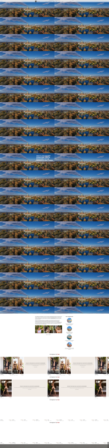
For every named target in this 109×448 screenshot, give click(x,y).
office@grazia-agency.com (52, 0)
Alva (13, 374)
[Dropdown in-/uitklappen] (57, 1)
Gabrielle (13, 442)
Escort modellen (49, 1)
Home (46, 1)
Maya (48, 442)
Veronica (1, 374)
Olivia (108, 442)
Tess (84, 442)
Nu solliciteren (29, 389)
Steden (62, 1)
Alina (60, 442)
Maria (96, 442)
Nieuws (53, 1)
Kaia (24, 442)
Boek (56, 1)
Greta (37, 442)
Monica (72, 442)
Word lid (59, 1)
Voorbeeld (10, 374)
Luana (1, 442)
